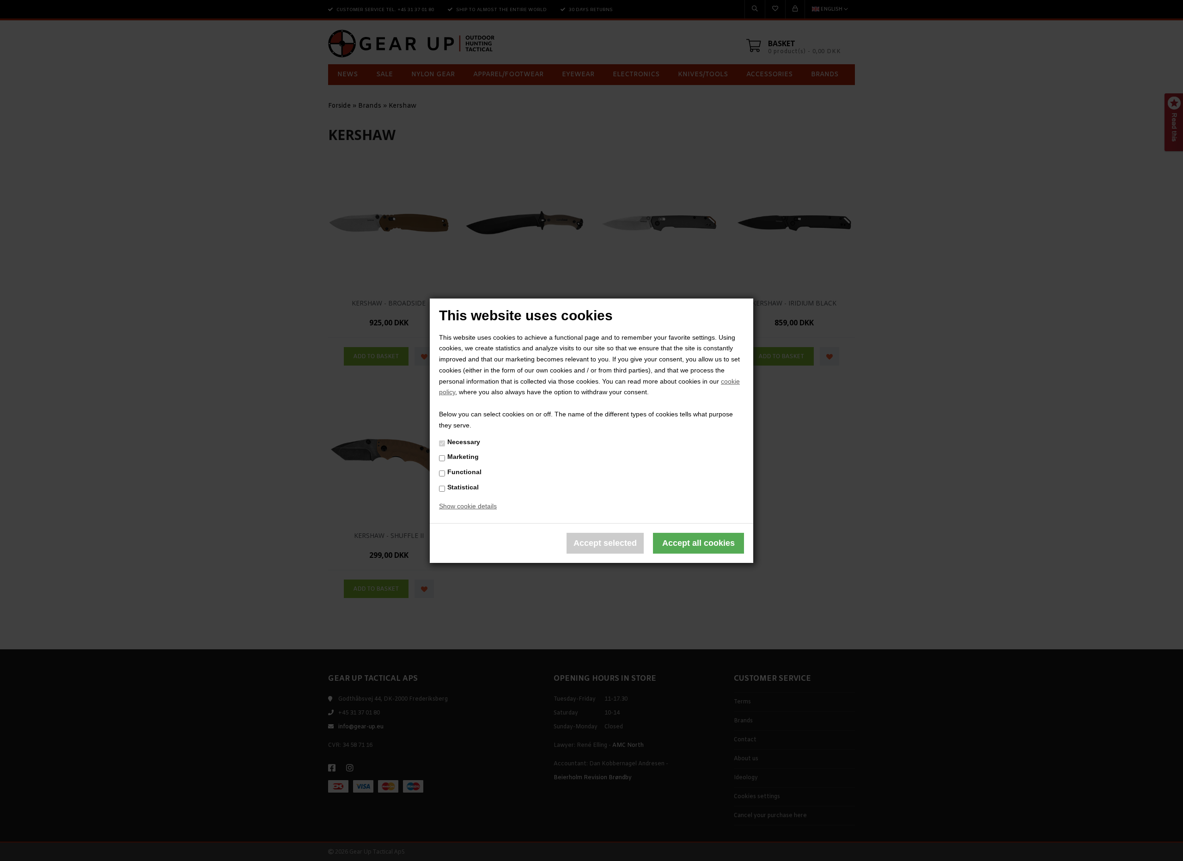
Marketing (463, 456)
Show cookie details (468, 506)
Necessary (463, 442)
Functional (464, 472)
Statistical (463, 487)
